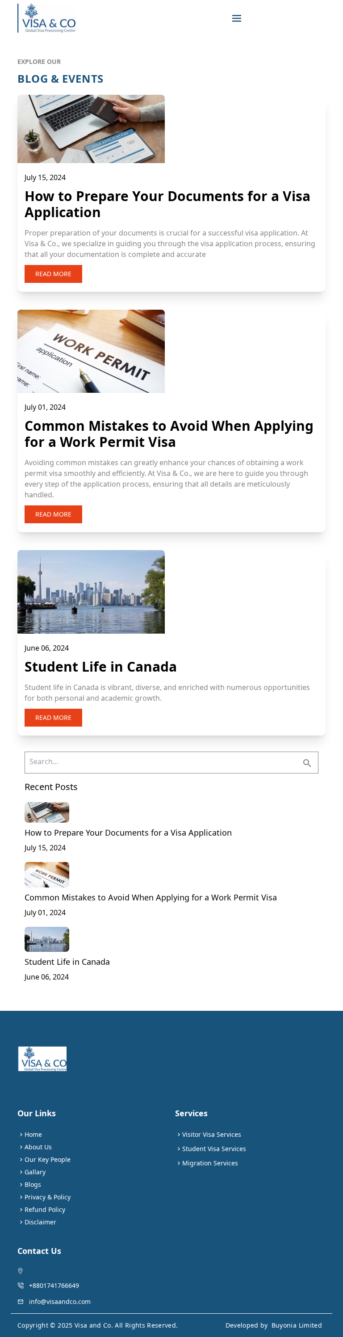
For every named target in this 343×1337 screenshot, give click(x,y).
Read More (53, 273)
